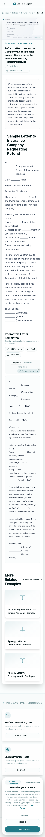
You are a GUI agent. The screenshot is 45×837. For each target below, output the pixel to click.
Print (33, 349)
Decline (22, 822)
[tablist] (22, 367)
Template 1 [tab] (16, 362)
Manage (24, 815)
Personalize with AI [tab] (31, 370)
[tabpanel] (22, 469)
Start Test (21, 770)
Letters (15, 13)
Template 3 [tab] (22, 367)
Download (15, 355)
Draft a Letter (20, 736)
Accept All (24, 829)
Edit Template (16, 349)
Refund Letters (27, 13)
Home (6, 13)
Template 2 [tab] (28, 362)
